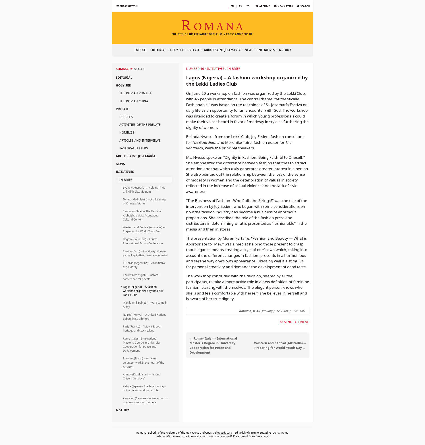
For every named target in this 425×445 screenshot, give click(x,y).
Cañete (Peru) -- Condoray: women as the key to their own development (145, 253)
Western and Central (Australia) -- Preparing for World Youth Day (144, 229)
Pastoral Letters (133, 148)
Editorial (158, 50)
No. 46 (139, 68)
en (232, 6)
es (240, 6)
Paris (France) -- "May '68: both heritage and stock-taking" (142, 328)
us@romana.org (217, 436)
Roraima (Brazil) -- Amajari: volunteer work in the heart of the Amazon (143, 362)
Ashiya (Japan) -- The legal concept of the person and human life (144, 388)
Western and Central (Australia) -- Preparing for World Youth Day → (280, 345)
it (248, 6)
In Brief (125, 179)
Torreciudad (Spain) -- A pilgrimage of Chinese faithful (144, 201)
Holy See (176, 50)
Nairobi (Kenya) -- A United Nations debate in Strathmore (144, 317)
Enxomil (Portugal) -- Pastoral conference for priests (141, 277)
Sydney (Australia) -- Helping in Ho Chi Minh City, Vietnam (144, 190)
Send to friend (296, 321)
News (249, 50)
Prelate (194, 50)
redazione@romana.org (170, 436)
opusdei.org (224, 433)
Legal (265, 436)
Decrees (126, 117)
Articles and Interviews (139, 140)
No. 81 (140, 50)
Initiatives (266, 50)
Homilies (126, 132)
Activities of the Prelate (140, 124)
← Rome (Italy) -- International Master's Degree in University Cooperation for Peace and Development (213, 345)
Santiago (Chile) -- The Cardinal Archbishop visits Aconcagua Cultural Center (142, 215)
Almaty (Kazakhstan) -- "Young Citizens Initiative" (141, 376)
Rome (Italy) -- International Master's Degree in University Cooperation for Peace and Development (141, 345)
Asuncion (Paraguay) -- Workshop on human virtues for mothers (145, 400)
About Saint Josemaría (222, 50)
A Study (285, 50)
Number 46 (195, 68)
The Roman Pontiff (135, 93)
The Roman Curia (133, 101)
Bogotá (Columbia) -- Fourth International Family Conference (143, 241)
